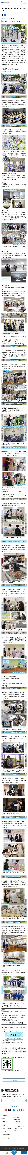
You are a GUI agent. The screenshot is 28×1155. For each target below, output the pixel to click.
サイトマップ (16, 1115)
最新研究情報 (5, 1135)
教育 (3, 1118)
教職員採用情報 (17, 1131)
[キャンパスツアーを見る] (17, 344)
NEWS (3, 1131)
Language (25, 3)
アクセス (21, 3)
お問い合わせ (16, 1117)
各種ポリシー (16, 1119)
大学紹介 (4, 1115)
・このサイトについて (18, 1128)
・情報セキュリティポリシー (19, 1126)
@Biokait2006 (5, 678)
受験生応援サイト (23, 1153)
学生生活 (4, 1122)
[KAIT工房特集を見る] (19, 246)
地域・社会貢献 (6, 1128)
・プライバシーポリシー (18, 1124)
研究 (3, 1125)
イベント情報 (5, 1138)
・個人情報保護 (17, 1121)
